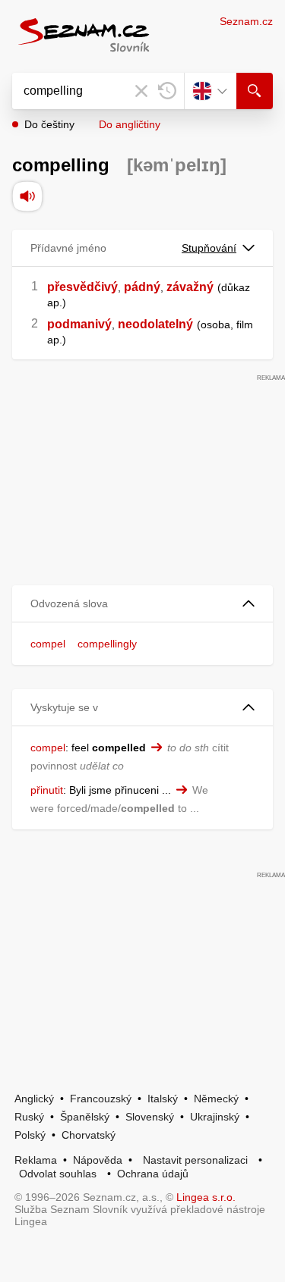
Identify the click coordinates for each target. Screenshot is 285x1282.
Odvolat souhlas (58, 1174)
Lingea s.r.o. (206, 1197)
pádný (142, 287)
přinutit (46, 790)
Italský (162, 1098)
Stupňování (209, 248)
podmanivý (79, 324)
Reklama (35, 1160)
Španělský (84, 1117)
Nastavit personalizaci (195, 1160)
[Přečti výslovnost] (27, 196)
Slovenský (149, 1117)
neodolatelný (155, 324)
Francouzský (100, 1098)
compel (47, 644)
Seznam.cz (246, 21)
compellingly (107, 644)
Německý (216, 1098)
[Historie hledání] (167, 91)
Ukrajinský (214, 1117)
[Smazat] (141, 91)
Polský (30, 1135)
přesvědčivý (82, 287)
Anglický (34, 1098)
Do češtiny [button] (49, 124)
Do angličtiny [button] (129, 124)
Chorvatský (89, 1135)
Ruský (29, 1117)
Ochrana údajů (152, 1174)
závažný (190, 287)
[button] (142, 603)
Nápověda (97, 1160)
